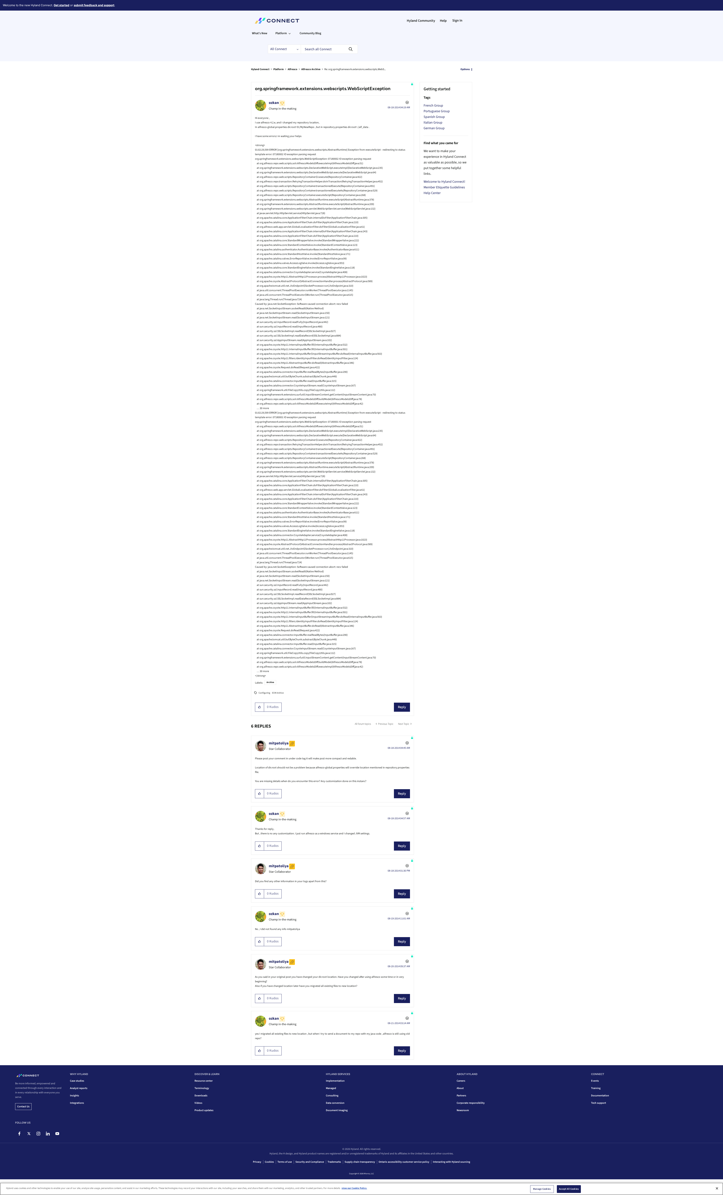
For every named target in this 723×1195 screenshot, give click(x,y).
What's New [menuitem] (259, 33)
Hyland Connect (260, 69)
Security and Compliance (309, 1162)
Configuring (264, 693)
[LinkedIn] (47, 1133)
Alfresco (292, 69)
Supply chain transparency (360, 1162)
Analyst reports (78, 1088)
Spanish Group (434, 116)
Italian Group (433, 122)
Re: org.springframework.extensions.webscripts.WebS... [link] (355, 69)
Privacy (257, 1162)
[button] (259, 707)
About (460, 1088)
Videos (198, 1103)
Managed (331, 1088)
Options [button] (465, 69)
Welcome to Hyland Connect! (444, 181)
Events (595, 1081)
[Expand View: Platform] (289, 33)
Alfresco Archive (310, 69)
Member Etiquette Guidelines (444, 187)
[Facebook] (19, 1133)
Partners (461, 1096)
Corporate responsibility (471, 1103)
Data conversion (335, 1103)
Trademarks (334, 1162)
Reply (402, 707)
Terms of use (284, 1162)
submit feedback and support (94, 5)
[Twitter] (29, 1133)
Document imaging (337, 1110)
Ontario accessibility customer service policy (404, 1162)
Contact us (23, 1106)
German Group (434, 128)
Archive (270, 682)
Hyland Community (421, 20)
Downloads (201, 1096)
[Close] (717, 1188)
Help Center (432, 193)
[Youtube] (57, 1133)
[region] (361, 1189)
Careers (461, 1081)
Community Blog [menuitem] (310, 33)
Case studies (77, 1081)
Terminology (202, 1088)
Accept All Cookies (569, 1189)
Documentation (600, 1096)
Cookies (269, 1162)
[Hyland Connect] (277, 20)
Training (596, 1088)
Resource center (204, 1081)
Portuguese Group (437, 111)
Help (443, 20)
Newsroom (463, 1110)
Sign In (457, 20)
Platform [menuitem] (281, 33)
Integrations (77, 1103)
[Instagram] (38, 1133)
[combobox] (329, 49)
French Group (433, 105)
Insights (74, 1096)
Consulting (332, 1096)
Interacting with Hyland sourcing (451, 1162)
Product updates (204, 1110)
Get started (61, 5)
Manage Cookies (542, 1189)
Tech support (598, 1103)
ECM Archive (278, 693)
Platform (278, 69)
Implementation (335, 1081)
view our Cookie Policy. (354, 1188)
